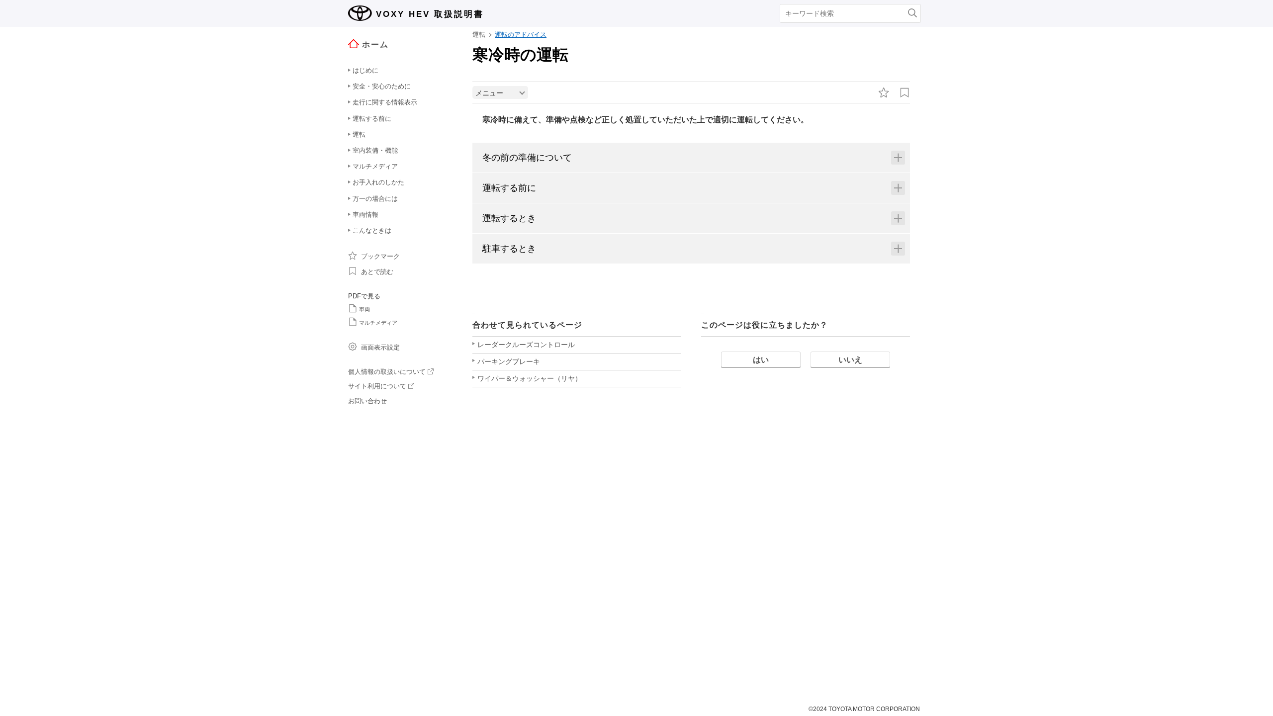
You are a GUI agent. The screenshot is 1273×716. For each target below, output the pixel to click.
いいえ (850, 360)
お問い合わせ (367, 401)
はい (761, 360)
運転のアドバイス (520, 34)
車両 (364, 309)
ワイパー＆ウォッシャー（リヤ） (529, 378)
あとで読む (377, 271)
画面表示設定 (380, 347)
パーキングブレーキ (508, 361)
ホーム (375, 44)
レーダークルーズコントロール (526, 345)
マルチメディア (378, 323)
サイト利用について (377, 386)
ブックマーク (380, 256)
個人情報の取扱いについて (387, 371)
